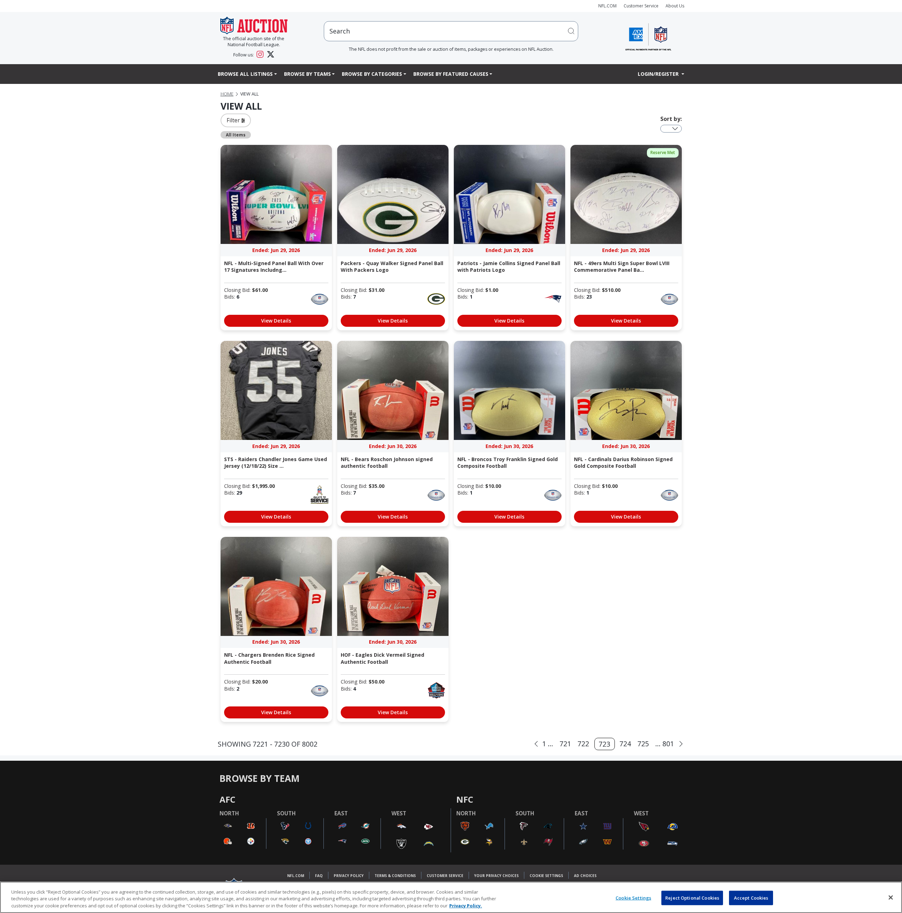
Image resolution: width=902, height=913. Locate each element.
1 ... (547, 743)
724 (625, 743)
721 (565, 743)
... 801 (664, 743)
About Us (675, 6)
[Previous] (536, 744)
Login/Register (659, 74)
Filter (234, 120)
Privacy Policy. (465, 905)
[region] (451, 897)
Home (227, 94)
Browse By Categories (372, 74)
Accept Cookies (751, 897)
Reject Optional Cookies (692, 897)
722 (583, 743)
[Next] (681, 744)
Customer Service (641, 6)
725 (643, 743)
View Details (276, 320)
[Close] (890, 897)
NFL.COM (607, 6)
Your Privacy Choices (496, 875)
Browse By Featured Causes (450, 74)
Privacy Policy (349, 875)
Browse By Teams (307, 74)
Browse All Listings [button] (245, 74)
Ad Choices (585, 875)
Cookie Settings (546, 875)
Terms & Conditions (395, 875)
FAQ (319, 875)
